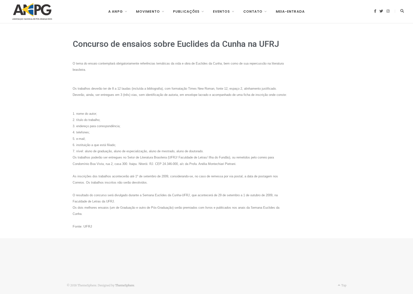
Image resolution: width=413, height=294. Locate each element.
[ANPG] (32, 11)
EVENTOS (221, 11)
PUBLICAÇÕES (186, 11)
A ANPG (115, 11)
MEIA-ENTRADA (290, 11)
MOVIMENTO (148, 11)
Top (343, 285)
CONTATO (253, 11)
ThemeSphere (124, 285)
